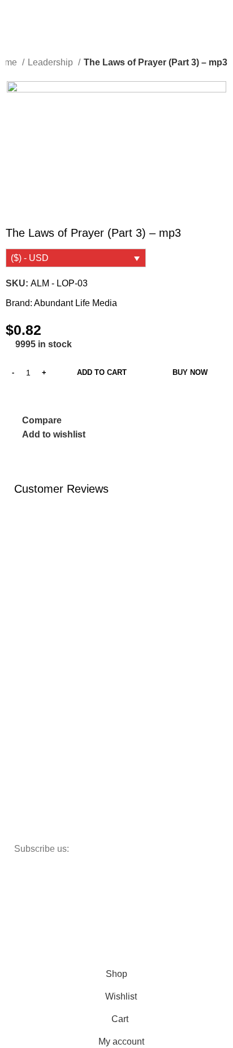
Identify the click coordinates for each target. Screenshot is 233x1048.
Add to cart (102, 372)
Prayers (34, 718)
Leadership (51, 62)
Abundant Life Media (75, 303)
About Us (36, 621)
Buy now (190, 372)
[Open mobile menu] (13, 13)
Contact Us (39, 640)
